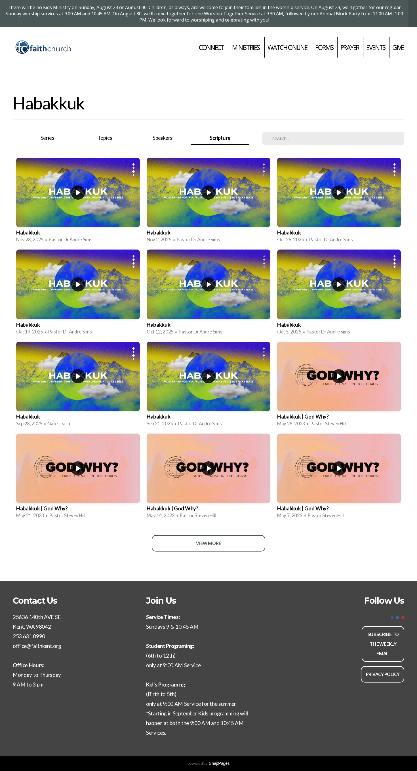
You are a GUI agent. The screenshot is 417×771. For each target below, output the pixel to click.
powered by (209, 763)
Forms (324, 47)
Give (398, 47)
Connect (212, 47)
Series (47, 138)
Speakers (162, 138)
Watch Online (288, 47)
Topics (105, 138)
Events (375, 47)
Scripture (220, 138)
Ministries (246, 47)
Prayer (349, 47)
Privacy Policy (382, 674)
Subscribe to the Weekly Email (383, 644)
